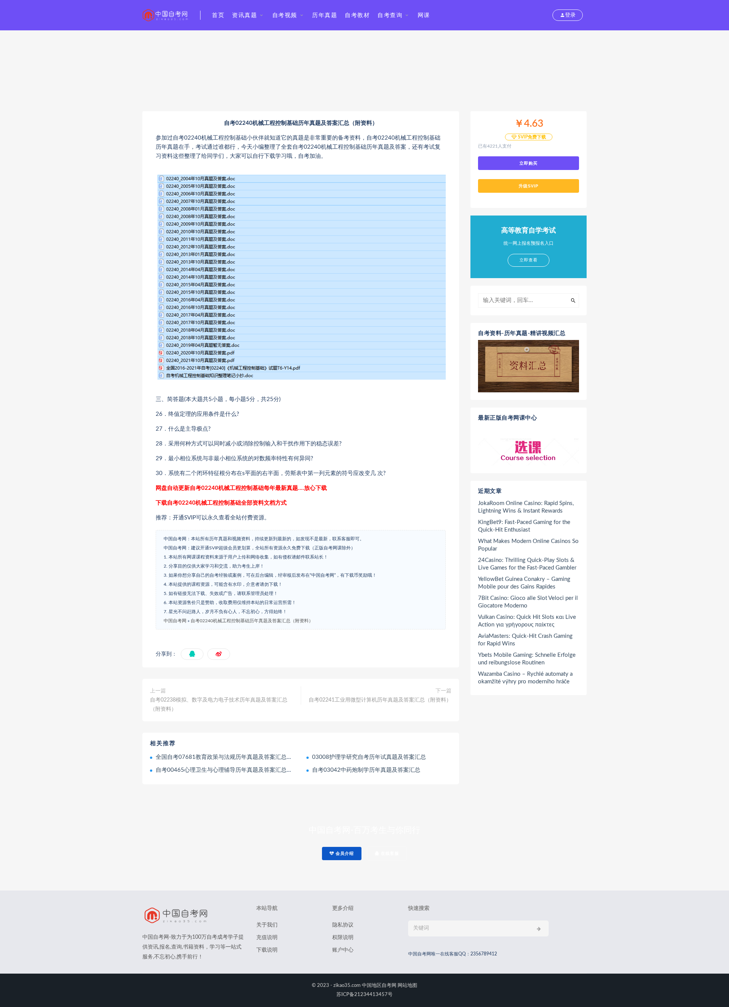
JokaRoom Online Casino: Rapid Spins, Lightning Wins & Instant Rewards (526, 507)
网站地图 (407, 985)
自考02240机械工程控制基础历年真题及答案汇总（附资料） (252, 620)
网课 (424, 15)
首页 (218, 15)
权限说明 (342, 937)
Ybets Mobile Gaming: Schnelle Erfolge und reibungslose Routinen (527, 659)
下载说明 (267, 950)
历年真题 (324, 15)
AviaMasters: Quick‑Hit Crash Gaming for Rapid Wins (525, 640)
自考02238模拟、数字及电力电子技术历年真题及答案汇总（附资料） (218, 704)
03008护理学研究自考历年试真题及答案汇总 (369, 757)
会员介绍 (344, 853)
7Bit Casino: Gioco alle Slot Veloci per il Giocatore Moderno (528, 602)
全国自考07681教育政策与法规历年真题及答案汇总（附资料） (235, 757)
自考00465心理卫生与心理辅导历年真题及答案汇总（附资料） (235, 770)
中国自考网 (175, 620)
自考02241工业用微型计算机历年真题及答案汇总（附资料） (380, 700)
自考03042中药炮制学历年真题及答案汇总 (366, 770)
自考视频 (284, 15)
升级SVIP (528, 186)
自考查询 (389, 15)
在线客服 (389, 853)
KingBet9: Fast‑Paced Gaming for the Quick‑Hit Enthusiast (524, 526)
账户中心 (342, 950)
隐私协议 (342, 925)
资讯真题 (244, 15)
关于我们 (267, 925)
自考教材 (357, 15)
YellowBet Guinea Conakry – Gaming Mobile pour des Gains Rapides (524, 583)
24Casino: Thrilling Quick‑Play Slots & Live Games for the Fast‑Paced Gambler (527, 564)
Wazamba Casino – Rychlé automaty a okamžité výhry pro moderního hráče (525, 677)
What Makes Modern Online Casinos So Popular (528, 545)
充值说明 (267, 937)
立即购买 (528, 163)
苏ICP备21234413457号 (364, 994)
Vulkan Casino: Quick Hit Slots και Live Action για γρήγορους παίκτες (527, 621)
